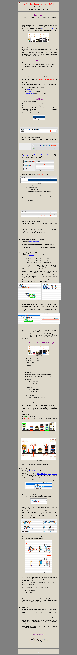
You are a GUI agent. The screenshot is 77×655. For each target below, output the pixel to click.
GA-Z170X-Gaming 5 (47, 28)
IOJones (28, 89)
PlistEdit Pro (28, 91)
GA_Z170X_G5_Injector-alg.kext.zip (47, 474)
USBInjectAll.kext (34, 241)
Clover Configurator (30, 93)
